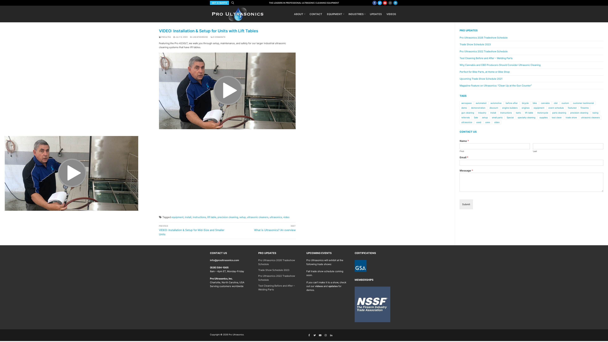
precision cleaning (228, 217)
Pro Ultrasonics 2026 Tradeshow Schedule (484, 37)
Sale (476, 117)
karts (518, 112)
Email (464, 157)
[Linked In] (395, 3)
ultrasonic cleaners (257, 217)
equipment (177, 217)
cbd (555, 103)
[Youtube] (385, 3)
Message (466, 170)
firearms (585, 108)
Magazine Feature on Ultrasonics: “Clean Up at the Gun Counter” (496, 85)
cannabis (545, 103)
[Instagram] (390, 3)
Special (510, 117)
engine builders (510, 108)
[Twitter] (380, 3)
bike (535, 103)
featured (572, 108)
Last (535, 151)
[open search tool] (232, 2)
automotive (496, 103)
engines (526, 108)
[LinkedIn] (331, 335)
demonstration (478, 108)
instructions (199, 217)
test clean (557, 117)
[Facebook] (374, 3)
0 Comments (218, 37)
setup (242, 217)
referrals (465, 117)
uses (487, 122)
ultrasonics (276, 217)
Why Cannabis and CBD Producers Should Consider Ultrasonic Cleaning (500, 64)
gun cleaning (467, 112)
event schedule (556, 108)
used (478, 122)
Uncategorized (200, 37)
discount (494, 108)
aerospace (466, 103)
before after (512, 103)
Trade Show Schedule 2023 (475, 44)
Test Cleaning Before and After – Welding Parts (486, 58)
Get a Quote (219, 3)
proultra (166, 37)
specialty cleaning (526, 117)
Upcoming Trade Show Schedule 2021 (481, 78)
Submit (466, 204)
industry (482, 112)
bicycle (525, 103)
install (188, 217)
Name (464, 140)
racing (595, 112)
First (462, 151)
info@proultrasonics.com (224, 260)
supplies (543, 117)
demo (464, 108)
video (286, 217)
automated (481, 103)
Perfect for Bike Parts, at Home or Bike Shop (485, 71)
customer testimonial (583, 103)
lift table (211, 217)
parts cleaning (559, 112)
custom (565, 103)
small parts (497, 117)
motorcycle (542, 112)
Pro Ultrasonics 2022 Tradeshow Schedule (484, 51)
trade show (571, 117)
